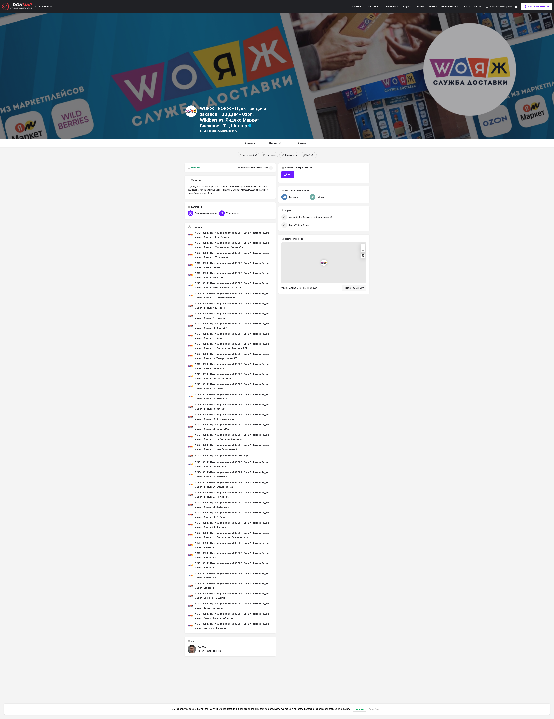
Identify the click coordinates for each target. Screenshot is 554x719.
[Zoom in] (363, 246)
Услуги (406, 6)
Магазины (391, 6)
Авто (465, 6)
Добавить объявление (538, 6)
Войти (492, 6)
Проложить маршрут (354, 288)
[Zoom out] (363, 250)
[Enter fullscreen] (363, 256)
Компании (356, 6)
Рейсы (432, 6)
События (420, 6)
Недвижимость (448, 6)
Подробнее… (375, 709)
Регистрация (506, 6)
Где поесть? (373, 6)
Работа (477, 6)
